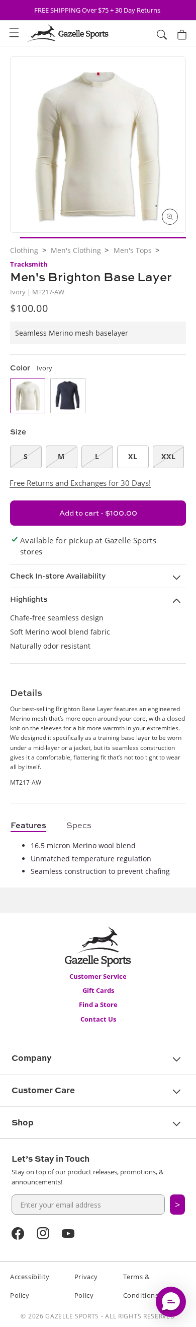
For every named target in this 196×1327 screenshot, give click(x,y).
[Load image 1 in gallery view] (103, 237)
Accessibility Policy (30, 1286)
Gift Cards (98, 990)
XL (133, 456)
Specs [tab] (78, 825)
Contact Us (98, 1019)
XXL (168, 456)
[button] (14, 33)
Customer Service (98, 976)
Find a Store (98, 1004)
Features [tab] (28, 825)
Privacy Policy (86, 1286)
